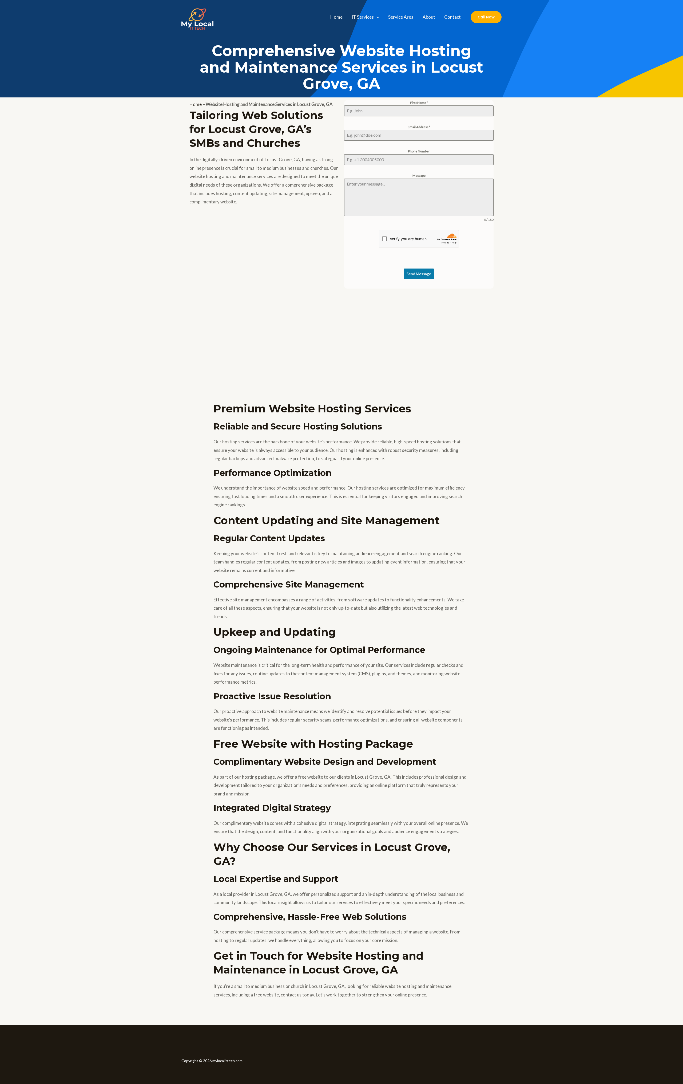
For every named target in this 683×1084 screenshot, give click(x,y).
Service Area (401, 17)
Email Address (419, 127)
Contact (452, 17)
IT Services (363, 17)
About (429, 17)
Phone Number (419, 151)
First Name (419, 103)
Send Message (419, 273)
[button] (376, 17)
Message (419, 176)
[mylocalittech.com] (197, 16)
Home (336, 17)
